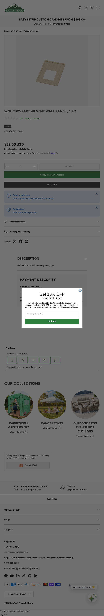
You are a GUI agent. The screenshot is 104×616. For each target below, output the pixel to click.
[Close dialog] (80, 290)
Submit (52, 321)
